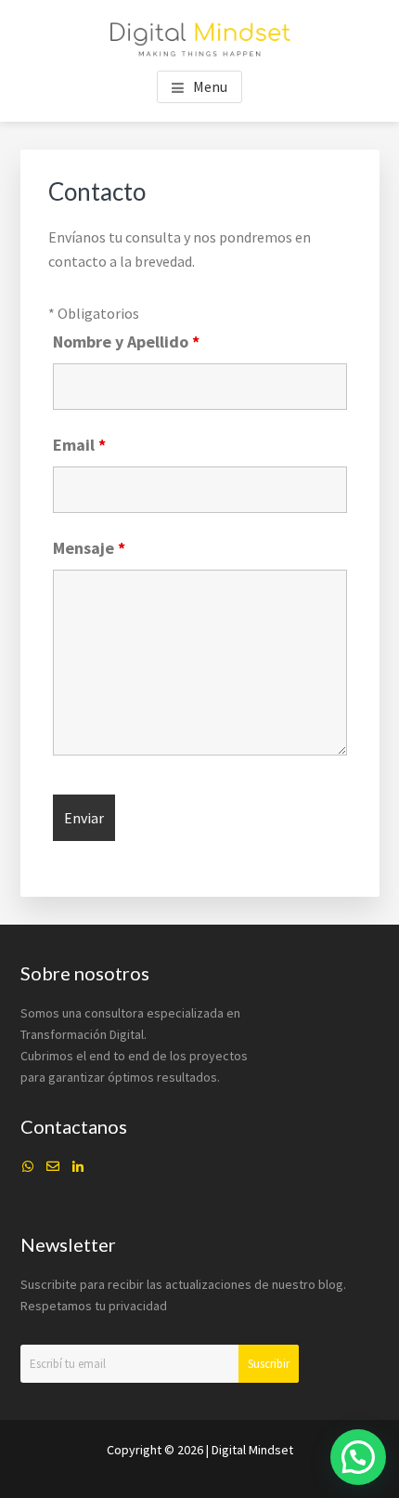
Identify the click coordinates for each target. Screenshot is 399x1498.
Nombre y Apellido (126, 341)
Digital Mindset (252, 1449)
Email (79, 444)
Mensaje (89, 547)
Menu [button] (210, 86)
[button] (358, 1457)
